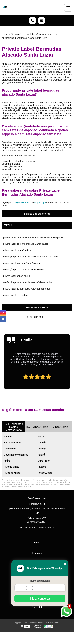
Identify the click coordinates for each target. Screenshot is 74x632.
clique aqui (40, 202)
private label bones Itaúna (16, 276)
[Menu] (68, 7)
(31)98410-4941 (22, 202)
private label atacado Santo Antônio (21, 263)
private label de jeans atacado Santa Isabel (25, 244)
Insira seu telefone (40, 581)
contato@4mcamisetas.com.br (38, 527)
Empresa (37, 553)
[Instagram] (33, 606)
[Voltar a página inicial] (5, 7)
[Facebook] (40, 606)
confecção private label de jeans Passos (24, 269)
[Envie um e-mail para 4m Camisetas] (41, 20)
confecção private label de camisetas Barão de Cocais (31, 256)
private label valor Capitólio (17, 250)
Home (37, 542)
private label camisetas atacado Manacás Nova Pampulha (33, 237)
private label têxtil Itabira (15, 295)
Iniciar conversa (40, 598)
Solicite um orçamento (37, 213)
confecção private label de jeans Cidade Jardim (27, 282)
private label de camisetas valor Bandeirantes (26, 288)
